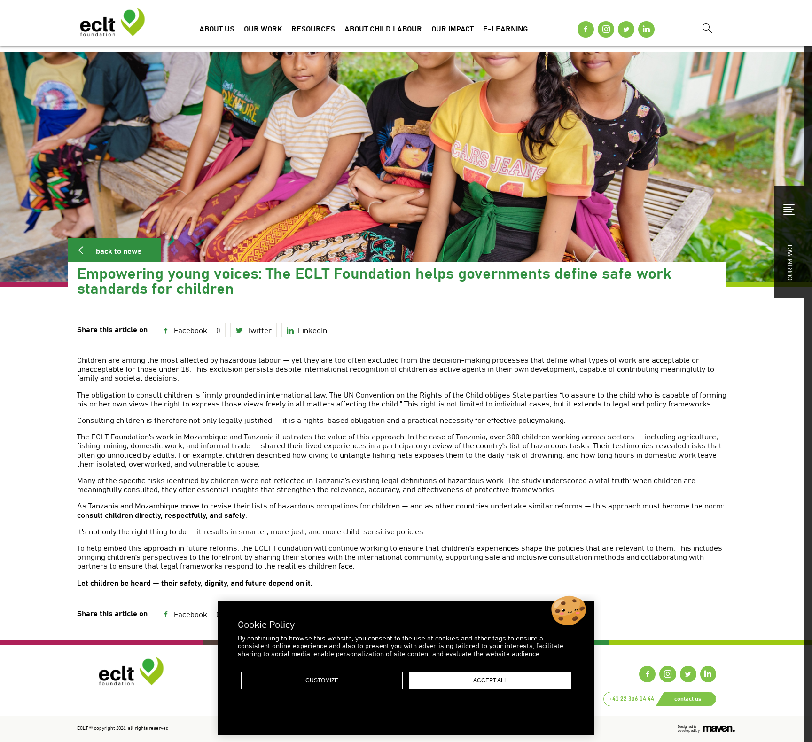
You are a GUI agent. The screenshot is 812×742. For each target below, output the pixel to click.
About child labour (383, 29)
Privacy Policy (382, 712)
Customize (321, 680)
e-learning (505, 29)
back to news (119, 251)
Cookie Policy (430, 712)
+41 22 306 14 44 (631, 699)
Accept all (490, 680)
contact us (687, 699)
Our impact (452, 29)
